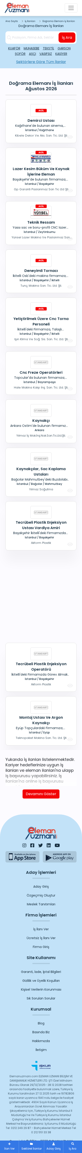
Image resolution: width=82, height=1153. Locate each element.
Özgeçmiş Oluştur (41, 895)
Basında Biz (41, 1032)
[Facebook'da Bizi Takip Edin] (32, 845)
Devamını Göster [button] (41, 793)
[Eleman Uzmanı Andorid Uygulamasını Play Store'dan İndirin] (60, 856)
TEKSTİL (48, 48)
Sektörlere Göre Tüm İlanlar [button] (41, 61)
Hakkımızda (41, 1041)
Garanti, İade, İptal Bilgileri (41, 972)
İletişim (41, 1050)
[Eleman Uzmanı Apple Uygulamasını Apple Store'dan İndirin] (22, 856)
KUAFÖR (14, 48)
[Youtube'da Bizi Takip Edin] (57, 845)
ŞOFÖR (20, 53)
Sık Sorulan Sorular (41, 998)
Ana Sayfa (11, 21)
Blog (41, 1023)
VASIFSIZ (45, 53)
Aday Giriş (41, 886)
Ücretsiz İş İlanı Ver (41, 938)
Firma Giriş (41, 947)
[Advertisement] (41, 596)
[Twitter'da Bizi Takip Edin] (40, 845)
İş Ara (67, 37)
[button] (72, 1147)
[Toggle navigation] (71, 7)
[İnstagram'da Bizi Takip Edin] (24, 845)
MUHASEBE (31, 48)
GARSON (64, 48)
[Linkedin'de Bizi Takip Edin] (49, 845)
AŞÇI (32, 53)
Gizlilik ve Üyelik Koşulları (41, 980)
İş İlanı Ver (41, 929)
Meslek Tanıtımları (41, 904)
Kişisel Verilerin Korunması (41, 989)
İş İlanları (30, 21)
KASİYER (61, 53)
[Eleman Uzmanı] (17, 8)
